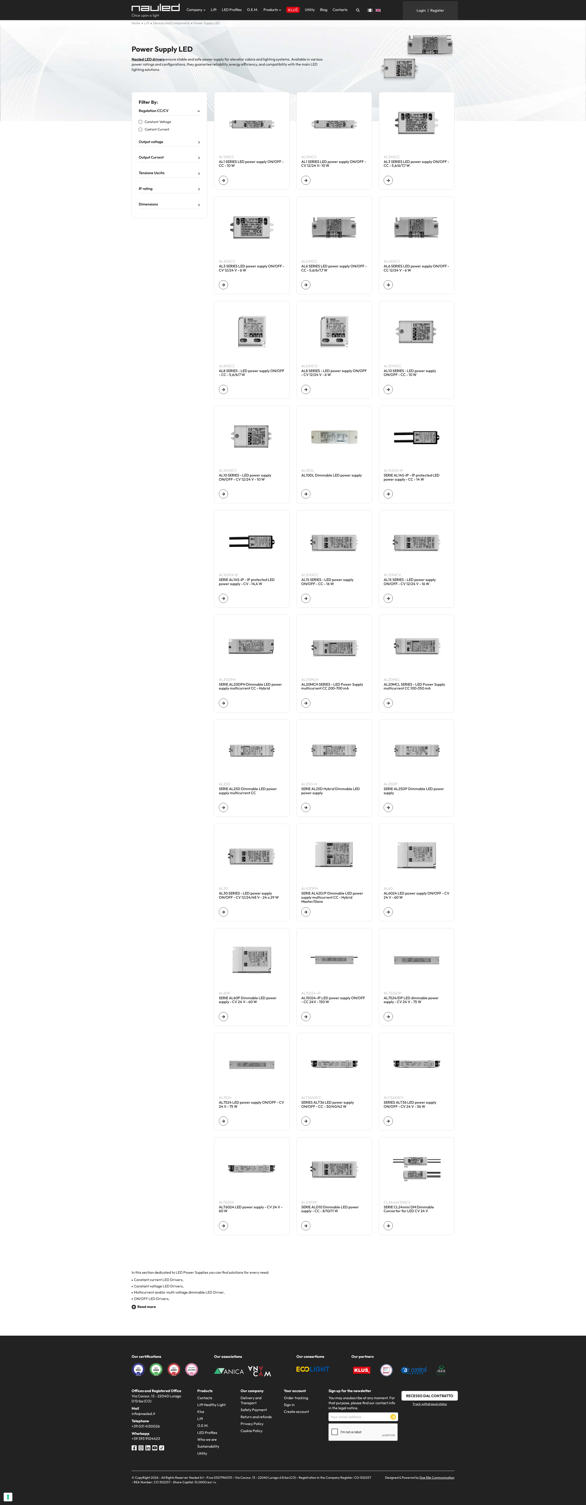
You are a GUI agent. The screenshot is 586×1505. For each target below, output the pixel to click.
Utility (310, 9)
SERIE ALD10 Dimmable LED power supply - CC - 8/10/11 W (330, 1209)
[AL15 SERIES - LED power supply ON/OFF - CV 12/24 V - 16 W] (388, 598)
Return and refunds (256, 1416)
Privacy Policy (252, 1423)
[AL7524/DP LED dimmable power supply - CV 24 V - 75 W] (388, 1016)
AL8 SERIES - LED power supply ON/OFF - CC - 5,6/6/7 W (251, 373)
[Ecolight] (312, 1368)
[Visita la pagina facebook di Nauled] (134, 1447)
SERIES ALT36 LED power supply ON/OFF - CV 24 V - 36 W (410, 1104)
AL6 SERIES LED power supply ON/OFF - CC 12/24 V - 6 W (416, 268)
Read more (146, 1306)
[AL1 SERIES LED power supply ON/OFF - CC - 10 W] (223, 180)
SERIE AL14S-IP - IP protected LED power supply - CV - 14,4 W (247, 582)
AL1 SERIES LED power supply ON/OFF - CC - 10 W (251, 164)
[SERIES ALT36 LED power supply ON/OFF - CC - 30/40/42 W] (305, 1121)
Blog (323, 9)
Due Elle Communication (437, 1478)
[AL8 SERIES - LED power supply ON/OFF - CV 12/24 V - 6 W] (305, 389)
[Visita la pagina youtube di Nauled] (154, 1447)
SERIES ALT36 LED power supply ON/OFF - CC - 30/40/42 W (327, 1104)
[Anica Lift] (229, 1370)
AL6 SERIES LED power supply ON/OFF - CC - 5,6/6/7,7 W (334, 268)
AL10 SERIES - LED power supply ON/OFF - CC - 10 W (410, 373)
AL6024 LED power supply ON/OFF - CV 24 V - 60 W (416, 895)
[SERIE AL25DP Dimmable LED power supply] (388, 807)
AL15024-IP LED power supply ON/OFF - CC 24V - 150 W (333, 1000)
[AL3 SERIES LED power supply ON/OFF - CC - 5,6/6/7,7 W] (388, 180)
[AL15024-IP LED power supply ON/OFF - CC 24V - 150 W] (305, 1016)
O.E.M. (252, 9)
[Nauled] (156, 10)
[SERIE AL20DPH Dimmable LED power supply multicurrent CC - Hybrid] (223, 703)
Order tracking (296, 1398)
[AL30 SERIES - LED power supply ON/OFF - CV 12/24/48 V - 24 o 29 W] (223, 911)
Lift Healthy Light (211, 1404)
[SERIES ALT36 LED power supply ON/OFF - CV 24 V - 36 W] (388, 1121)
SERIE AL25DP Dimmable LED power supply (414, 791)
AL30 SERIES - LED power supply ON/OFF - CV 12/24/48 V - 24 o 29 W (249, 895)
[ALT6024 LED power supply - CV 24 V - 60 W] (223, 1225)
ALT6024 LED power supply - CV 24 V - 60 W (250, 1209)
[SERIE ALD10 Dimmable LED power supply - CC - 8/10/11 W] (305, 1225)
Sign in (289, 1404)
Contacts (340, 9)
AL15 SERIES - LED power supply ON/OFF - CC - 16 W (327, 582)
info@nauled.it (143, 1413)
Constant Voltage (158, 122)
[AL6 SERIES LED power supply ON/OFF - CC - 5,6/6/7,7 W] (305, 284)
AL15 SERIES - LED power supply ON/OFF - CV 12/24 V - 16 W (410, 582)
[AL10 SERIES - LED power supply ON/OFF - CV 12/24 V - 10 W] (223, 493)
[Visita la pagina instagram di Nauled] (141, 1447)
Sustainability (208, 1446)
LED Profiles (232, 9)
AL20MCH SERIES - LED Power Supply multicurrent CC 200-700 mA (332, 686)
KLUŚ (293, 10)
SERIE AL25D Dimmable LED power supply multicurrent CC (248, 791)
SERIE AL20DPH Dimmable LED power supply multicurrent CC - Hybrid (250, 686)
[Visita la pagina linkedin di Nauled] (147, 1447)
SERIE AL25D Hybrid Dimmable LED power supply (330, 791)
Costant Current (157, 129)
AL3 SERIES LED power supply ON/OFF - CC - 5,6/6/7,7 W (416, 164)
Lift (214, 9)
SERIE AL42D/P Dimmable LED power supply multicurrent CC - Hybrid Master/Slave (332, 897)
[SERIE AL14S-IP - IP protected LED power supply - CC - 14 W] (388, 493)
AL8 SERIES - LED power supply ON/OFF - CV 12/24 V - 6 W (334, 373)
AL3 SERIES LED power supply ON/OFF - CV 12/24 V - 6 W (251, 268)
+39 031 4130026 (146, 1426)
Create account (296, 1411)
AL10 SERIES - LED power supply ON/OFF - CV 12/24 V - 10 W (245, 477)
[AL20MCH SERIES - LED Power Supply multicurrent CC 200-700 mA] (305, 703)
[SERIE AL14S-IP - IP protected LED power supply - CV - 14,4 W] (223, 598)
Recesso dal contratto (429, 1395)
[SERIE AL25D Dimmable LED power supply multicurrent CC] (223, 807)
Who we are (207, 1439)
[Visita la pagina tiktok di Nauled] (161, 1447)
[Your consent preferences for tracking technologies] (8, 1497)
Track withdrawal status (429, 1404)
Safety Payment (254, 1409)
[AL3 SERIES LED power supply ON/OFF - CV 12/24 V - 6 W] (223, 284)
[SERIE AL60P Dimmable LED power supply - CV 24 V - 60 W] (223, 1016)
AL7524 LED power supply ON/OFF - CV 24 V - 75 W (251, 1104)
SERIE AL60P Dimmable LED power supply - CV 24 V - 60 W (248, 1000)
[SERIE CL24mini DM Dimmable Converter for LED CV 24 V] (388, 1225)
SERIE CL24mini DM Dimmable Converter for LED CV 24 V (409, 1209)
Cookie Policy (252, 1430)
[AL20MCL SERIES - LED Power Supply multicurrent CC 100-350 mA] (388, 703)
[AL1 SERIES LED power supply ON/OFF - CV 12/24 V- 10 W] (305, 180)
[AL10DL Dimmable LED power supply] (305, 493)
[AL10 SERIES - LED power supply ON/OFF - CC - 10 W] (388, 389)
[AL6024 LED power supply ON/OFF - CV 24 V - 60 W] (388, 911)
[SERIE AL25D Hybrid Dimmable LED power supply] (305, 807)
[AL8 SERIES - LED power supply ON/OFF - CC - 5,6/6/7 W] (223, 389)
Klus (200, 1411)
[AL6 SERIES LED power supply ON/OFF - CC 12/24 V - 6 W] (388, 284)
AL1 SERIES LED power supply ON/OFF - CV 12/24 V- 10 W (333, 164)
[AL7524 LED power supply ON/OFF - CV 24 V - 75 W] (223, 1121)
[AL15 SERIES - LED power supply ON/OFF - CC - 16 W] (305, 598)
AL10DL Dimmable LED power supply (331, 475)
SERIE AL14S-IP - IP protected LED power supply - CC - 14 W (412, 477)
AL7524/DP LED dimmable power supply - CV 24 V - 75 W (411, 1000)
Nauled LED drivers (148, 59)
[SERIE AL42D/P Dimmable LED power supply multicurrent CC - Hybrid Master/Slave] (305, 911)
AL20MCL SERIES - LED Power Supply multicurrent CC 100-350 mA (414, 686)
